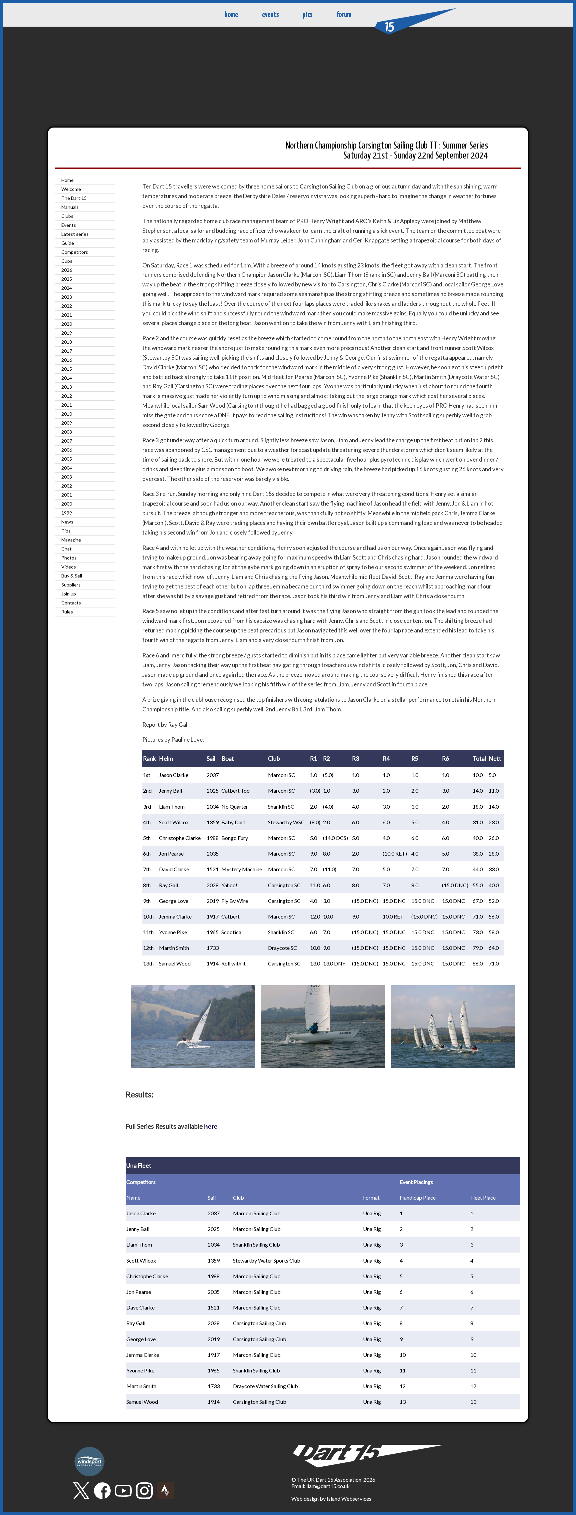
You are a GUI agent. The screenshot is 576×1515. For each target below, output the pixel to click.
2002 (66, 486)
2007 (66, 441)
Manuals (70, 207)
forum (343, 15)
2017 (66, 351)
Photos (69, 558)
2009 (66, 423)
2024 (66, 288)
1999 (66, 513)
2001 (66, 495)
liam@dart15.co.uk (328, 1486)
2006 (66, 450)
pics (307, 15)
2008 (66, 432)
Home (67, 180)
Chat (66, 549)
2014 (66, 378)
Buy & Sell (71, 575)
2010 (66, 414)
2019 (66, 333)
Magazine (71, 540)
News (67, 522)
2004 (66, 468)
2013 (66, 387)
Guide (67, 243)
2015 (66, 369)
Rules (67, 611)
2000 (66, 504)
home (231, 15)
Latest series (75, 234)
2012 (66, 396)
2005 (66, 459)
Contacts (71, 602)
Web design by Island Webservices (331, 1498)
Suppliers (71, 584)
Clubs (67, 216)
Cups (66, 261)
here (211, 1126)
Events (68, 225)
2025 (66, 279)
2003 (66, 477)
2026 (66, 270)
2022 (66, 306)
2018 (66, 342)
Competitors (74, 252)
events (270, 15)
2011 (66, 405)
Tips (66, 531)
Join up (68, 593)
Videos (68, 566)
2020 (66, 324)
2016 (66, 360)
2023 (66, 297)
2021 (66, 315)
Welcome (71, 189)
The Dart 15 (74, 198)
